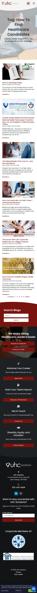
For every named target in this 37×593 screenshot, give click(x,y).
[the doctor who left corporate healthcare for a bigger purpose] (18, 228)
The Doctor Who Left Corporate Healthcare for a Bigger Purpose (15, 240)
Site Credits (18, 574)
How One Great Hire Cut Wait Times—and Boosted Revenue (17, 201)
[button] (28, 3)
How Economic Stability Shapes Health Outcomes (17, 278)
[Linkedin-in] (16, 493)
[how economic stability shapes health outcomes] (18, 266)
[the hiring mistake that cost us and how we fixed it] (18, 150)
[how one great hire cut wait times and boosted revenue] (18, 189)
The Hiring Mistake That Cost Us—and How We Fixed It (17, 162)
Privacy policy (4, 590)
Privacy (18, 572)
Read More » (6, 94)
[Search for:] (16, 316)
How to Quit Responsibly (12, 83)
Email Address (7, 512)
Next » (28, 297)
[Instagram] (21, 493)
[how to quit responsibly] (18, 72)
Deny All (18, 590)
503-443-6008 (18, 487)
